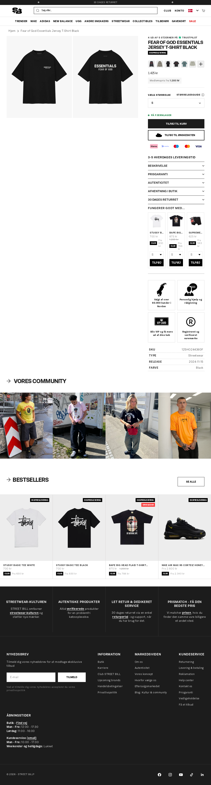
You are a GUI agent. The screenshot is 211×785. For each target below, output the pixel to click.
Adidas (45, 21)
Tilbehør (162, 21)
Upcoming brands (109, 680)
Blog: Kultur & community (151, 692)
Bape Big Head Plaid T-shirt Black (176, 232)
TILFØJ (156, 262)
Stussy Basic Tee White (156, 232)
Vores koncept (144, 674)
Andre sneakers (96, 21)
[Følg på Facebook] (159, 775)
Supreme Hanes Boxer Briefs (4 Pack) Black (195, 232)
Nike (33, 21)
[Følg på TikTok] (192, 775)
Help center (186, 680)
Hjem (11, 31)
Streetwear (121, 21)
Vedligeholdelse (189, 698)
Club (167, 10)
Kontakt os (185, 686)
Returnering (186, 661)
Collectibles (142, 21)
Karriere (103, 667)
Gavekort (179, 21)
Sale (192, 21)
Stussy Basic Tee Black (72, 565)
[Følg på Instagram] (170, 775)
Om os (139, 661)
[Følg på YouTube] (181, 775)
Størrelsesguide (188, 94)
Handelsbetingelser (110, 686)
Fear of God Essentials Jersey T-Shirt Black (50, 31)
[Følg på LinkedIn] (202, 775)
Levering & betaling (191, 667)
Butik (101, 661)
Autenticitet (142, 667)
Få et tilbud (186, 704)
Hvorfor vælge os (145, 680)
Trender (21, 21)
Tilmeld (71, 677)
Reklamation (187, 674)
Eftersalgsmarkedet (147, 686)
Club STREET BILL (109, 674)
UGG (79, 21)
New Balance (63, 21)
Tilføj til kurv (176, 123)
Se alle (191, 481)
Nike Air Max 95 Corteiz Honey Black (182, 565)
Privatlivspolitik (107, 692)
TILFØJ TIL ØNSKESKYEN (180, 135)
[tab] (28, 479)
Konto (179, 10)
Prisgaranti (186, 692)
